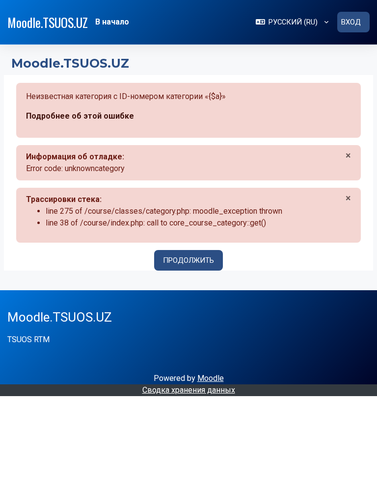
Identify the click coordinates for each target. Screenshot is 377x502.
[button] (292, 22)
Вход (351, 22)
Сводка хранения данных (188, 390)
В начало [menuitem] (112, 21)
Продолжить (188, 260)
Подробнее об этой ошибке (80, 116)
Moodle (210, 378)
